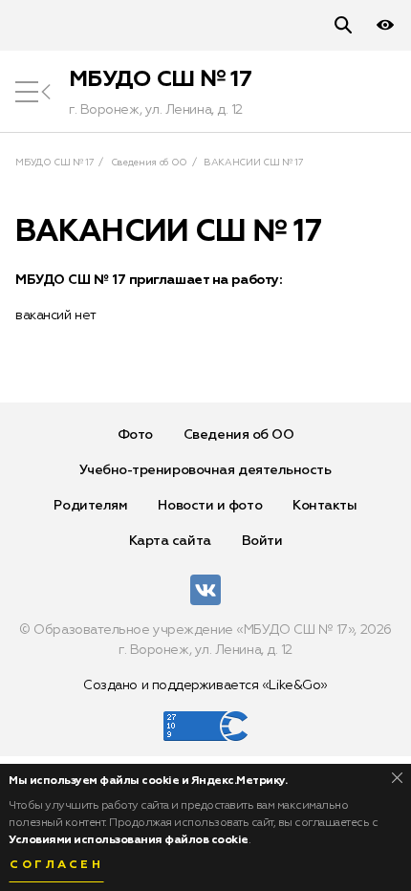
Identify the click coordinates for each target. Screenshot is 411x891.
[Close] (397, 777)
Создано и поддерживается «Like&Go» (205, 685)
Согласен (56, 865)
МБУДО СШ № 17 (160, 79)
